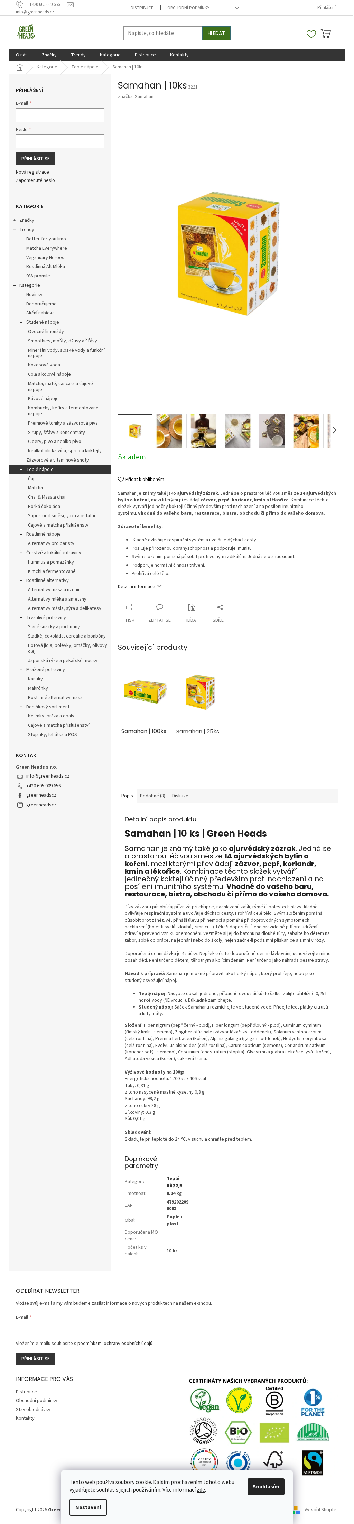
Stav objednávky (33, 1409)
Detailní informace (136, 586)
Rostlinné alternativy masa (55, 697)
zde (201, 1490)
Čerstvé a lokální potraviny (53, 552)
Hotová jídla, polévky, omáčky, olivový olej (67, 648)
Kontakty (25, 1418)
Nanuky (35, 679)
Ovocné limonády (46, 331)
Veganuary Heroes (45, 257)
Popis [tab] (127, 795)
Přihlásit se (35, 158)
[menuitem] (22, 55)
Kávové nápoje (43, 398)
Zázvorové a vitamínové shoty (57, 460)
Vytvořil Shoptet (321, 1509)
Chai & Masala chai (46, 497)
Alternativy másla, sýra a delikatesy (64, 608)
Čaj (31, 478)
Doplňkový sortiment (47, 707)
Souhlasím (266, 1486)
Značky (26, 220)
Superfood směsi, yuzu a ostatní (61, 515)
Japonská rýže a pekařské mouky (62, 660)
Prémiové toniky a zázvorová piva (63, 423)
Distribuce (142, 8)
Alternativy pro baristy (51, 543)
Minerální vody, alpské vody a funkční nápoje (66, 353)
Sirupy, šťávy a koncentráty (56, 432)
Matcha (35, 487)
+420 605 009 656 (43, 785)
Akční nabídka (40, 312)
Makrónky (38, 688)
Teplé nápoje (40, 469)
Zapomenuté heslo (35, 180)
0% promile (38, 275)
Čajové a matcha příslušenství (59, 525)
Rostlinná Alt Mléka (45, 266)
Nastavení (88, 1507)
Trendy (26, 229)
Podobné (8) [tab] (152, 795)
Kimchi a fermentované (52, 571)
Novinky (34, 294)
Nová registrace (32, 172)
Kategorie (29, 285)
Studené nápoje (42, 322)
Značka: (135, 96)
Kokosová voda (44, 365)
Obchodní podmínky (188, 8)
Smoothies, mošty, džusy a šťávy (62, 340)
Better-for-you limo (46, 238)
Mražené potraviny (45, 669)
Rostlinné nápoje (43, 534)
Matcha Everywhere (46, 248)
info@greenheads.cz (47, 776)
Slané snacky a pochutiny (54, 626)
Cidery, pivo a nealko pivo (54, 441)
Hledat (216, 33)
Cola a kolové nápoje (49, 374)
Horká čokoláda (44, 506)
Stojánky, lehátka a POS (52, 734)
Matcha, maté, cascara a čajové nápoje (60, 386)
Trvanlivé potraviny (46, 617)
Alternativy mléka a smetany (57, 599)
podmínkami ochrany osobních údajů (114, 1343)
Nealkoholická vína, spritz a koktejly (65, 450)
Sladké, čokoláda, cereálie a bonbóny (67, 636)
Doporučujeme (41, 303)
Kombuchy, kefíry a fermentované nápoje (63, 411)
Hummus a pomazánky (51, 562)
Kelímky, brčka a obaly (51, 716)
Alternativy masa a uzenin (54, 589)
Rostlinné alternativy (47, 580)
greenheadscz (41, 795)
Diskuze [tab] (180, 795)
